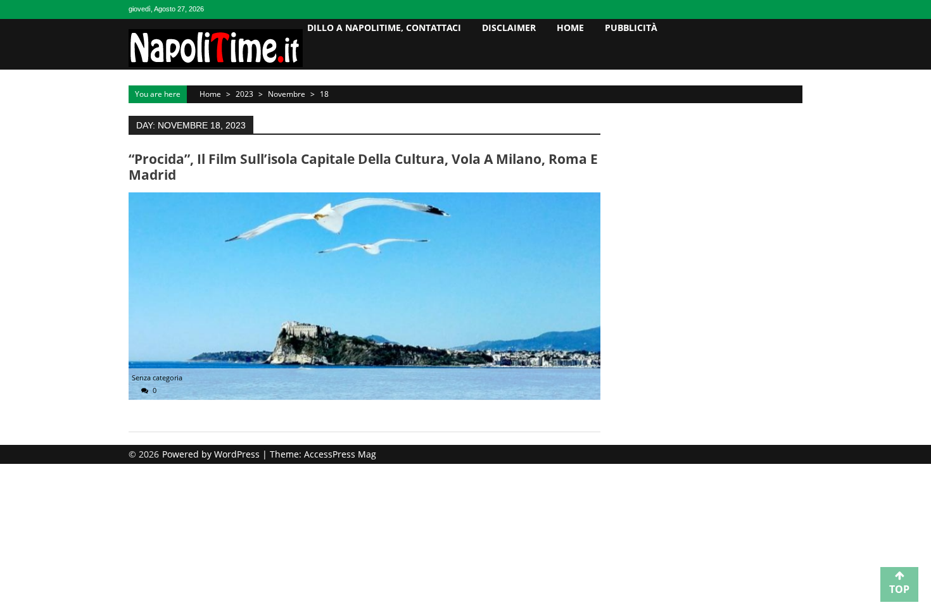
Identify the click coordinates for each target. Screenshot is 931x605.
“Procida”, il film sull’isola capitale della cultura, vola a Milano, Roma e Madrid (363, 167)
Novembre (286, 94)
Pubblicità (631, 28)
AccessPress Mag (340, 454)
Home (570, 28)
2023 (244, 94)
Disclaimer (509, 28)
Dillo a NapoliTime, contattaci (384, 28)
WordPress (238, 454)
